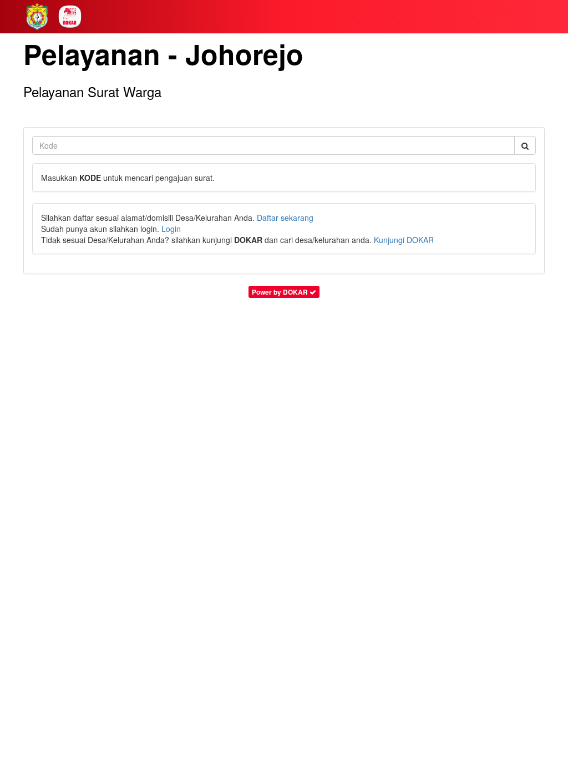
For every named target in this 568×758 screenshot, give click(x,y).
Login (171, 228)
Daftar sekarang (285, 217)
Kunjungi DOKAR (404, 239)
